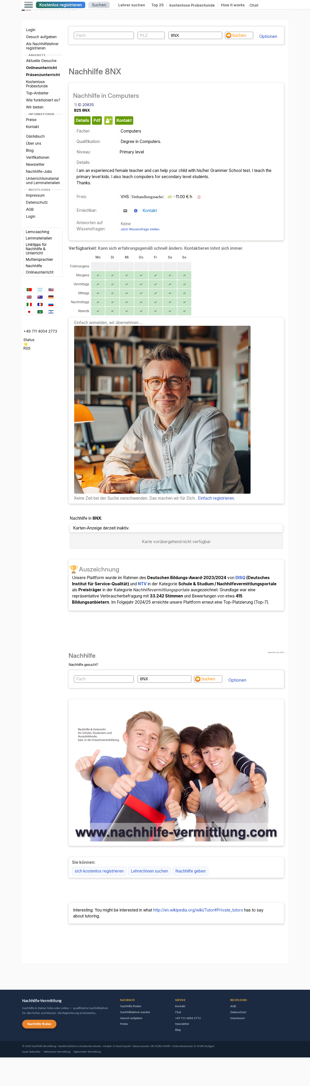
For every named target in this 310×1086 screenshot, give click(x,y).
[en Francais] (40, 304)
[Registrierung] (162, 492)
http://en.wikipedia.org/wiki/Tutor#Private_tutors (198, 910)
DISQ (240, 577)
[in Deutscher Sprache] (51, 297)
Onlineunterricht (39, 272)
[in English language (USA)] (51, 290)
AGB (30, 209)
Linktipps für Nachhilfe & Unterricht (36, 248)
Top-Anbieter (37, 93)
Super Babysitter (31, 1051)
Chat (253, 5)
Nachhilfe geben (190, 871)
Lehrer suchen (131, 5)
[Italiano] (29, 304)
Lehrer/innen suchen (149, 871)
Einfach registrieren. (216, 498)
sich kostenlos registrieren (99, 871)
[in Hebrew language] (51, 312)
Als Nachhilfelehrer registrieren (42, 46)
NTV (142, 583)
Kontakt (32, 126)
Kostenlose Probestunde (37, 83)
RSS (26, 348)
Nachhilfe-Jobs (39, 171)
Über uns (33, 143)
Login (30, 30)
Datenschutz (37, 202)
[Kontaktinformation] (135, 210)
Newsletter (35, 164)
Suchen (99, 4)
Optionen (268, 36)
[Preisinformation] (199, 197)
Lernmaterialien (39, 238)
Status (29, 339)
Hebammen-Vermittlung (57, 1051)
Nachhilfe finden (39, 1024)
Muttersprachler (39, 259)
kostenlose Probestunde (192, 5)
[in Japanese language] (29, 312)
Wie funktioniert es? (43, 100)
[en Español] (40, 290)
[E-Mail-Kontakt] (125, 210)
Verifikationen (37, 157)
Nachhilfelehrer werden (135, 1012)
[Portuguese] (29, 290)
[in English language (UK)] (29, 297)
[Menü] (28, 5)
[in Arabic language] (40, 312)
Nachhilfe (34, 266)
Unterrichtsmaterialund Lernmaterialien (43, 180)
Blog (30, 150)
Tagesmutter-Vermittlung (87, 1051)
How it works (233, 5)
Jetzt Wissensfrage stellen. (140, 229)
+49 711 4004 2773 (40, 331)
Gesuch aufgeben (41, 37)
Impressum (35, 195)
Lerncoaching (37, 231)
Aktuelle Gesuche (41, 60)
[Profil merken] (108, 120)
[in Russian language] (51, 304)
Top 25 (157, 5)
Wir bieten (34, 107)
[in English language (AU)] (40, 297)
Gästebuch (35, 136)
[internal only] (23, 974)
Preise (31, 119)
